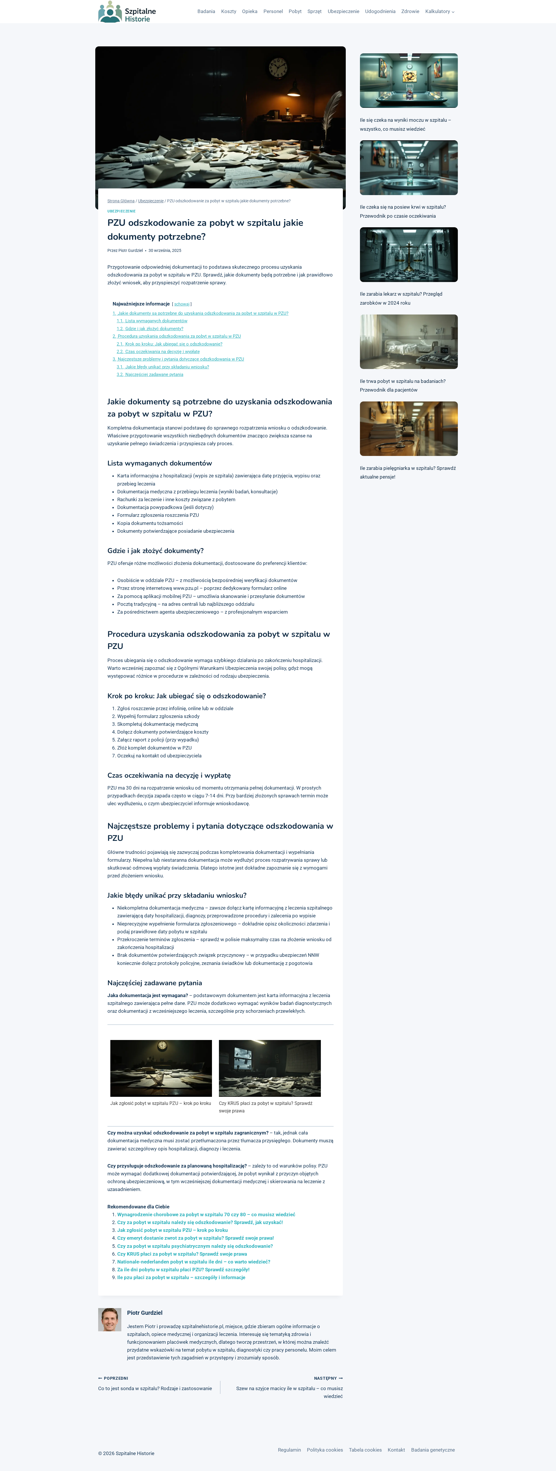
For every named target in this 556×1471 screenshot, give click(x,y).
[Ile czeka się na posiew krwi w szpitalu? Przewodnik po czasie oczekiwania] (409, 167)
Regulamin (289, 1450)
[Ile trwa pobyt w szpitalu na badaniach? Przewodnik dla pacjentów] (409, 341)
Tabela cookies (365, 1450)
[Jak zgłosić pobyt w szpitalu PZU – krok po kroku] (161, 1068)
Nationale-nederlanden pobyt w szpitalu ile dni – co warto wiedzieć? (193, 1262)
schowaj (181, 304)
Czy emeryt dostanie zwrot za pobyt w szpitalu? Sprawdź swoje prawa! (195, 1238)
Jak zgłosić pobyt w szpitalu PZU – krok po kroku (160, 1103)
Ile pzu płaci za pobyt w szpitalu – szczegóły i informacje (181, 1277)
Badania (206, 11)
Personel (273, 11)
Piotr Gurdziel (130, 250)
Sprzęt (315, 11)
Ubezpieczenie (343, 11)
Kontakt (396, 1450)
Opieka (249, 11)
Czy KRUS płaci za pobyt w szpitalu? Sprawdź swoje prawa (265, 1107)
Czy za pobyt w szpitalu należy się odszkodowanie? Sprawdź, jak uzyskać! (200, 1222)
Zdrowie (410, 11)
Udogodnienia (380, 11)
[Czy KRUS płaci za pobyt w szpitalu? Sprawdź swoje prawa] (270, 1068)
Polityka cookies (325, 1450)
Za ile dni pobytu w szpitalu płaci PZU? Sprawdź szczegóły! (183, 1269)
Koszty (228, 11)
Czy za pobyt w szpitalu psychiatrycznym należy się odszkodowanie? (195, 1246)
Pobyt (295, 11)
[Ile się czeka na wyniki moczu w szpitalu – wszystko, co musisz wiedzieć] (409, 80)
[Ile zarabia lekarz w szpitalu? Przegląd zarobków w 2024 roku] (409, 254)
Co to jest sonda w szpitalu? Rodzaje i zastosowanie (155, 1383)
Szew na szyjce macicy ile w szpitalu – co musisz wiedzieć (289, 1387)
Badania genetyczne (433, 1450)
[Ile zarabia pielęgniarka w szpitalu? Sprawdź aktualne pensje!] (409, 428)
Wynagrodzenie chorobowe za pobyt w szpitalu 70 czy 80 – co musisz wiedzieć (206, 1214)
